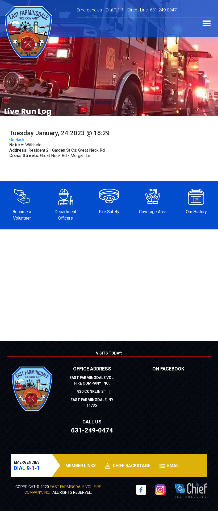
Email (173, 465)
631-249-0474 (92, 430)
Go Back (16, 139)
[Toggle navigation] (206, 23)
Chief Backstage (131, 465)
